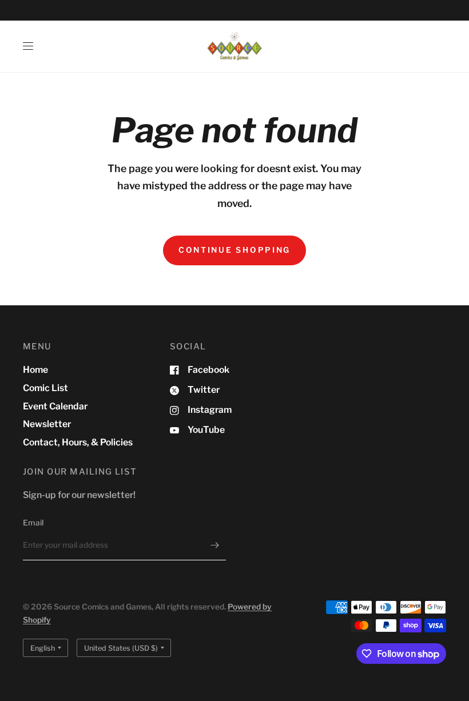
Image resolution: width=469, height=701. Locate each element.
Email (33, 522)
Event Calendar (55, 406)
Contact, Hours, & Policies (78, 442)
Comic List (45, 388)
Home (35, 369)
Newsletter (47, 424)
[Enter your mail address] (214, 545)
